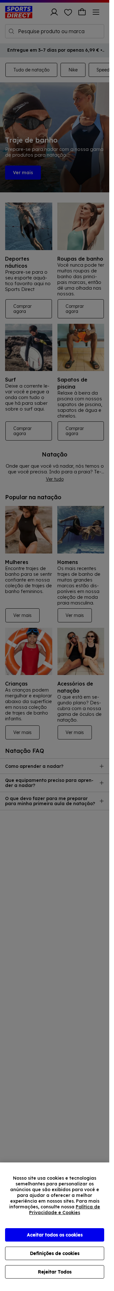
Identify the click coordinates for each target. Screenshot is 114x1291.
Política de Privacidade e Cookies (64, 1209)
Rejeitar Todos (55, 1272)
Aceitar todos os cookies (55, 1235)
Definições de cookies (54, 1253)
